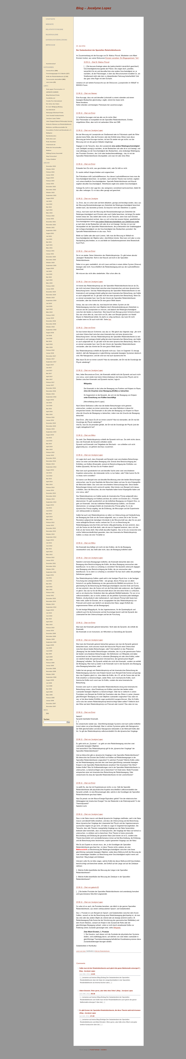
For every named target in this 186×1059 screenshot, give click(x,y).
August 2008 (50, 680)
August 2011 (50, 575)
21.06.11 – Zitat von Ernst (85, 113)
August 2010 (50, 610)
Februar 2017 (50, 382)
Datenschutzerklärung (56, 40)
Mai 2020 (49, 277)
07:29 (92, 1016)
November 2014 (51, 461)
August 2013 (50, 505)
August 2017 (50, 364)
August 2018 (50, 332)
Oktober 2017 (50, 359)
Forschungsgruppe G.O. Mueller (56, 73)
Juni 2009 (49, 651)
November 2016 (51, 391)
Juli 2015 (49, 437)
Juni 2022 (49, 204)
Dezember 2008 (51, 668)
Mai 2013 (49, 513)
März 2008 (49, 694)
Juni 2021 (49, 239)
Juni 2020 (49, 274)
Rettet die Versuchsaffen (53, 147)
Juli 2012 (49, 543)
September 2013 (51, 502)
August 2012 (50, 540)
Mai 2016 (49, 408)
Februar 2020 (50, 286)
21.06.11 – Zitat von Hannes (86, 93)
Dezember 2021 (51, 221)
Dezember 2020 (51, 256)
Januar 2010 (50, 630)
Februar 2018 (50, 350)
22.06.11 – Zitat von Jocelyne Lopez (89, 558)
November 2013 (51, 496)
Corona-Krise (50, 70)
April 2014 (49, 481)
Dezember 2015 (51, 423)
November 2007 (51, 706)
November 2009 (51, 636)
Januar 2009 (50, 665)
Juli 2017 (49, 367)
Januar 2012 (50, 560)
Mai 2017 (49, 373)
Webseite (50, 24)
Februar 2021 (50, 251)
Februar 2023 (50, 180)
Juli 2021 (49, 236)
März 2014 (49, 484)
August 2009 (50, 645)
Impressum (50, 45)
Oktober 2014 (50, 464)
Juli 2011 (49, 578)
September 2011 (51, 572)
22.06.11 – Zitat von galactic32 (87, 887)
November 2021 (51, 224)
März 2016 (49, 414)
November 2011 (51, 566)
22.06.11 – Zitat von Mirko (85, 543)
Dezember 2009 (51, 633)
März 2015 (49, 449)
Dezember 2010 (51, 598)
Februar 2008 (50, 697)
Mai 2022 (49, 207)
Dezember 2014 (51, 458)
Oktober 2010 (50, 604)
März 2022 (49, 213)
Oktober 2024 (50, 169)
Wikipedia (116, 928)
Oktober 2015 (50, 429)
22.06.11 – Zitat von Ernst (85, 623)
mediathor (104, 1049)
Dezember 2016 (51, 388)
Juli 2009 (49, 648)
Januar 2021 (50, 254)
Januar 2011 (50, 595)
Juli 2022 (49, 201)
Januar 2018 (50, 353)
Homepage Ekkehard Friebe (54, 112)
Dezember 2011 (51, 563)
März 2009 (49, 659)
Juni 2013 (49, 510)
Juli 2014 (49, 473)
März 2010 (49, 624)
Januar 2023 (50, 183)
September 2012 (51, 537)
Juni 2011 (49, 581)
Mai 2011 (49, 583)
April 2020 (49, 280)
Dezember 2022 (51, 186)
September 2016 (51, 397)
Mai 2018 (49, 341)
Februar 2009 (50, 662)
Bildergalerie (52, 35)
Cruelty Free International (54, 101)
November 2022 (51, 189)
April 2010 (49, 621)
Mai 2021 (49, 242)
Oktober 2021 (50, 227)
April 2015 (49, 446)
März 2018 (49, 347)
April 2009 (49, 657)
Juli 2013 (49, 508)
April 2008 (49, 692)
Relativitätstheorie (54, 29)
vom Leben (49, 82)
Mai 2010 (49, 618)
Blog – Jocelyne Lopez (93, 8)
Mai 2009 (49, 653)
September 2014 (51, 467)
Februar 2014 (50, 487)
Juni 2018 (49, 338)
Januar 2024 (50, 175)
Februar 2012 (50, 557)
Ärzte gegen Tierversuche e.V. (55, 89)
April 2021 (49, 245)
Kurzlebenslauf (50, 63)
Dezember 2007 (51, 703)
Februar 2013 (50, 522)
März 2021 (49, 248)
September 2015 (51, 432)
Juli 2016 (49, 402)
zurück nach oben (81, 951)
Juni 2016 (49, 405)
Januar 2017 (50, 385)
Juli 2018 (49, 335)
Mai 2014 (49, 478)
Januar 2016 (50, 420)
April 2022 (49, 210)
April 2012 (49, 551)
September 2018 (51, 329)
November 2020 (51, 259)
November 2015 (51, 426)
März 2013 (49, 519)
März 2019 (49, 312)
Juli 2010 (49, 613)
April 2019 (49, 309)
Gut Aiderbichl (50, 109)
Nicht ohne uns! (51, 138)
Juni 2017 (49, 370)
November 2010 (51, 601)
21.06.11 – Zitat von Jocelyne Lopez (89, 130)
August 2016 (50, 399)
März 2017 (49, 379)
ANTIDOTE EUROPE (52, 92)
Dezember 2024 (51, 166)
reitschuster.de (50, 144)
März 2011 (49, 589)
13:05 (93, 974)
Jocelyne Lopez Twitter (53, 118)
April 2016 (49, 411)
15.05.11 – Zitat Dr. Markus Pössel (96, 62)
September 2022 (51, 195)
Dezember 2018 (51, 321)
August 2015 (50, 434)
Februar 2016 (50, 417)
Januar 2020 (50, 289)
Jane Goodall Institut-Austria (55, 115)
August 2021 (50, 233)
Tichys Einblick (51, 159)
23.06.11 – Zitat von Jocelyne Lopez (89, 814)
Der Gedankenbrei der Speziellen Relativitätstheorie (98, 50)
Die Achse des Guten (52, 104)
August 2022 (50, 198)
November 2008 (51, 671)
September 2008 (51, 677)
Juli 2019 (49, 303)
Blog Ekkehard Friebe (53, 95)
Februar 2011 (50, 592)
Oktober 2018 (50, 326)
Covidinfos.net (50, 98)
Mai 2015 (49, 443)
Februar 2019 (50, 315)
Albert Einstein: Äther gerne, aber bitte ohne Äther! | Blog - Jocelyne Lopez (106, 990)
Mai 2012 (49, 548)
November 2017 (51, 356)
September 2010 (51, 607)
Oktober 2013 (50, 499)
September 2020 (51, 265)
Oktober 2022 (50, 192)
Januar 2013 (50, 525)
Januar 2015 (50, 455)
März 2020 (49, 283)
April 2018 (49, 344)
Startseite (50, 19)
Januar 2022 (50, 218)
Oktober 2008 (50, 674)
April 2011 (49, 586)
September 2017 (51, 362)
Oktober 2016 (50, 394)
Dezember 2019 (51, 291)
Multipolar (49, 133)
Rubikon (48, 150)
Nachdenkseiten (51, 136)
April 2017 (49, 376)
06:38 (93, 994)
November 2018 (51, 324)
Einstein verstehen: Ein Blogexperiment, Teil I (122, 58)
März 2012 (49, 554)
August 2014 (50, 470)
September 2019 (51, 300)
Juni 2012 (49, 546)
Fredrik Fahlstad (94, 1049)
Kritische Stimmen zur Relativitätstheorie (58, 124)
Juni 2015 (49, 440)
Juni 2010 (49, 616)
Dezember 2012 (51, 528)
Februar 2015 (50, 452)
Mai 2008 (49, 689)
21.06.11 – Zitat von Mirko (85, 435)
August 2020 (50, 268)
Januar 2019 (50, 318)
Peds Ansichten (51, 141)
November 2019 (51, 294)
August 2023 (50, 178)
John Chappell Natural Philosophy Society (59, 121)
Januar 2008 (50, 700)
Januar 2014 (50, 490)
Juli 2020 (49, 271)
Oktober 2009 (50, 639)
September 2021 (51, 230)
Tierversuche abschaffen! (54, 79)
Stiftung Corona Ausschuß (54, 153)
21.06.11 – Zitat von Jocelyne (87, 199)
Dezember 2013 (51, 493)
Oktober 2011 (50, 569)
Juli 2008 (49, 683)
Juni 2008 (49, 686)
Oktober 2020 (50, 262)
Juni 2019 (49, 306)
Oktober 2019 (50, 297)
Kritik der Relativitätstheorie (102, 951)
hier (109, 319)
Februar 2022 (50, 215)
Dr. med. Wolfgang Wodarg (54, 106)
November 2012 (51, 531)
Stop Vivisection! (51, 156)
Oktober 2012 (50, 534)
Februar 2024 (50, 172)
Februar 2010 (50, 627)
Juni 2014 (49, 475)
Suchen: (47, 719)
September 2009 (51, 642)
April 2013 (49, 516)
